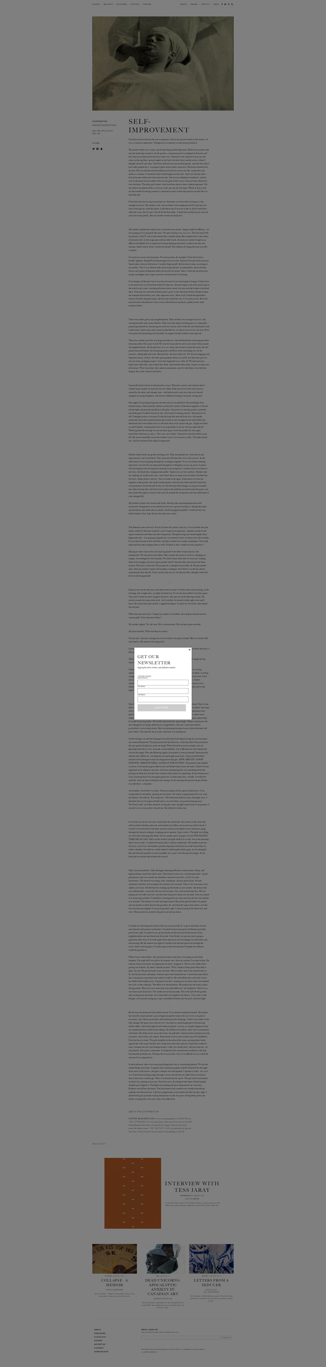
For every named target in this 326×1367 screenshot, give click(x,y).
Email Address (143, 678)
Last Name (141, 695)
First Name (141, 686)
